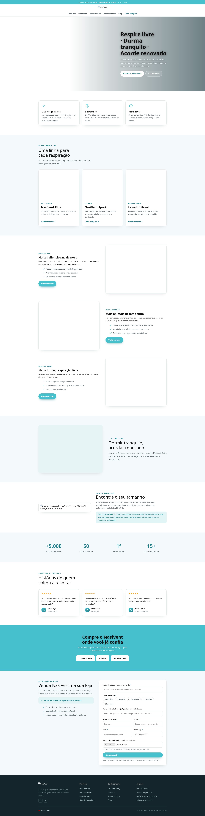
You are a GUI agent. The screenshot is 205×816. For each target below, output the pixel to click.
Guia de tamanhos (86, 800)
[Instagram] (40, 801)
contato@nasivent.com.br (146, 796)
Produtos (72, 13)
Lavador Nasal (85, 796)
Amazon (102, 658)
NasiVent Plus (85, 789)
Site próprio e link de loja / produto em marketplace (122, 709)
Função (137, 719)
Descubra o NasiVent (132, 73)
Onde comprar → (48, 221)
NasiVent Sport (85, 792)
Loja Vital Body (85, 658)
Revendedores (110, 13)
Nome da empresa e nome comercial (117, 685)
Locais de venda (109, 695)
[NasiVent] (102, 8)
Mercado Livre (120, 658)
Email (105, 730)
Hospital (122, 699)
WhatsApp (138, 730)
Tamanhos (82, 13)
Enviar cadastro (112, 755)
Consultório (135, 699)
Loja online (110, 704)
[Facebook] (46, 801)
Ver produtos (154, 73)
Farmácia (109, 699)
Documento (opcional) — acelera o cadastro (119, 740)
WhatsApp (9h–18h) (144, 792)
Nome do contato (110, 719)
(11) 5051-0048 (142, 789)
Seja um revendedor (144, 800)
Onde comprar (131, 13)
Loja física (148, 699)
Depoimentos (95, 13)
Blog (120, 13)
